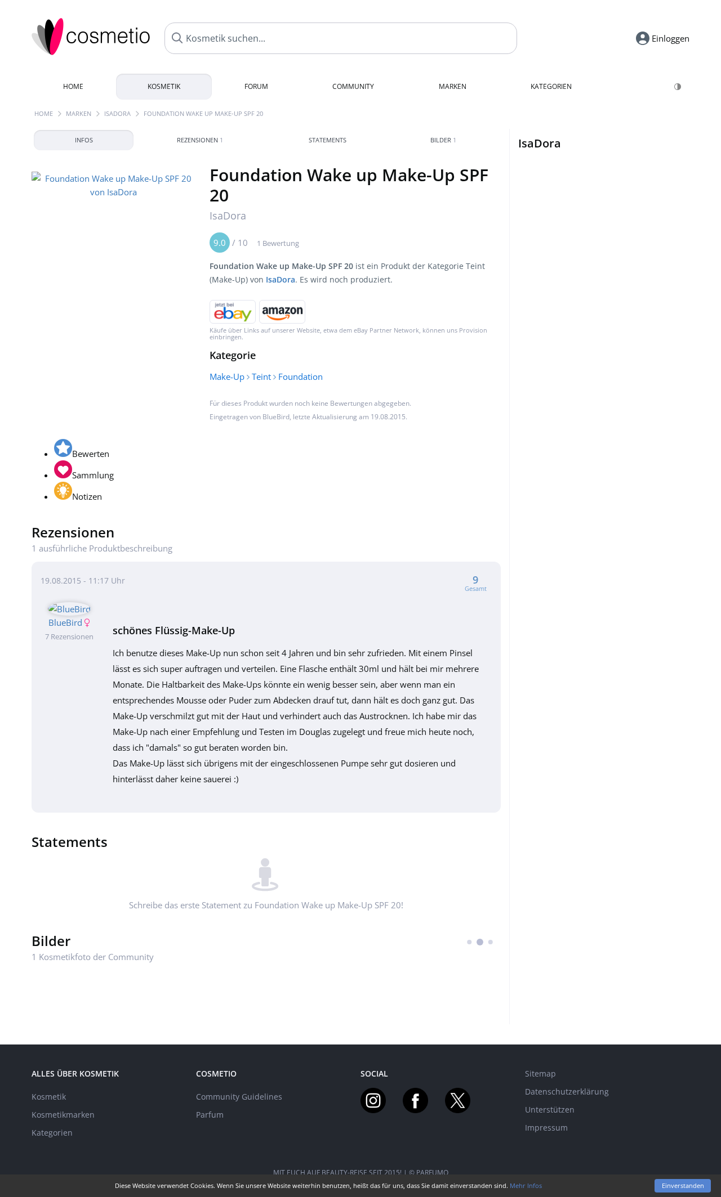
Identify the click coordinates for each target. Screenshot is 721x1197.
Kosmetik (164, 86)
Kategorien (551, 86)
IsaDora (117, 113)
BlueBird (276, 417)
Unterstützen (550, 1109)
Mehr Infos (526, 1185)
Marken (452, 86)
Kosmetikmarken (63, 1114)
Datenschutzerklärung (567, 1091)
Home (73, 86)
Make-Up (227, 376)
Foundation (300, 376)
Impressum (546, 1127)
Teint (261, 376)
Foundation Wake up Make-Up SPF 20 (203, 113)
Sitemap (540, 1073)
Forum (256, 86)
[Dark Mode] (678, 87)
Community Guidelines (239, 1096)
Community (353, 86)
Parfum (210, 1114)
